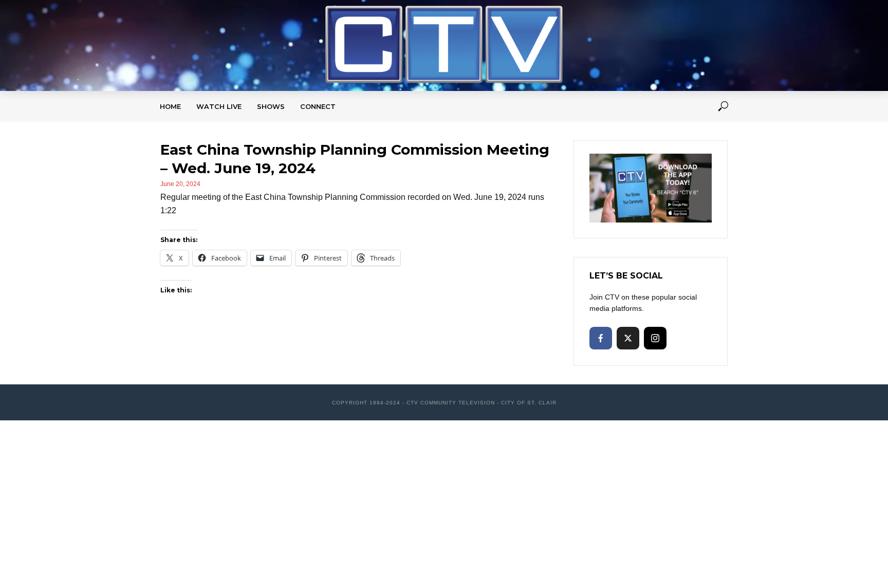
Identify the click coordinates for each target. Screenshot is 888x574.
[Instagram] (655, 338)
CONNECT (318, 106)
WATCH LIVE (219, 106)
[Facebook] (600, 338)
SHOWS (271, 106)
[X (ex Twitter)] (628, 338)
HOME (170, 106)
